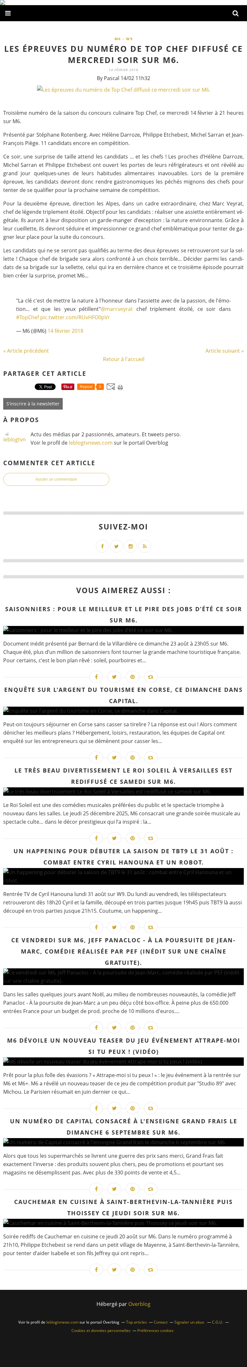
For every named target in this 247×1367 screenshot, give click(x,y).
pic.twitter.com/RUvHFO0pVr (75, 317)
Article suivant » (225, 350)
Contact (161, 1322)
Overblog (139, 1304)
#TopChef (27, 317)
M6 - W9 (123, 38)
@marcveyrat (117, 308)
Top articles (136, 1322)
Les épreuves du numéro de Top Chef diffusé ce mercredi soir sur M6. (123, 54)
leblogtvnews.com (91, 442)
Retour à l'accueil (123, 359)
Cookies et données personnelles (101, 1330)
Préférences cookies (155, 1330)
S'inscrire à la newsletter (32, 404)
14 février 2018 (65, 330)
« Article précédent (26, 350)
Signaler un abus (189, 1322)
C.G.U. (217, 1322)
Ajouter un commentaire (56, 479)
